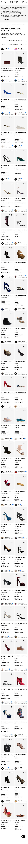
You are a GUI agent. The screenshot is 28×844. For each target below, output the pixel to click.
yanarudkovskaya (21, 210)
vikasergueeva (21, 471)
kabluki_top (7, 702)
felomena (6, 308)
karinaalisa (7, 373)
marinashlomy (7, 210)
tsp (18, 504)
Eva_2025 (20, 800)
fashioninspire (21, 112)
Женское (3, 25)
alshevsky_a (21, 373)
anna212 (6, 570)
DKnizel (20, 405)
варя (19, 636)
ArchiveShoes (21, 603)
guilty (5, 48)
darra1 (5, 636)
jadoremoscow (8, 145)
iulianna (6, 669)
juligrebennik (7, 734)
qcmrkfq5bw (7, 471)
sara (19, 570)
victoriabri (7, 537)
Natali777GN (7, 438)
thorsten (20, 79)
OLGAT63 (20, 48)
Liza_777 (20, 767)
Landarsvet (7, 79)
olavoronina (7, 800)
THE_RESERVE (21, 308)
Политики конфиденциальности (10, 14)
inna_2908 (20, 537)
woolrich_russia (8, 242)
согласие (21, 15)
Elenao (6, 767)
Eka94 (19, 242)
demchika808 (7, 603)
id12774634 (20, 734)
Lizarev (6, 275)
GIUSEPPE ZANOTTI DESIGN (7, 68)
